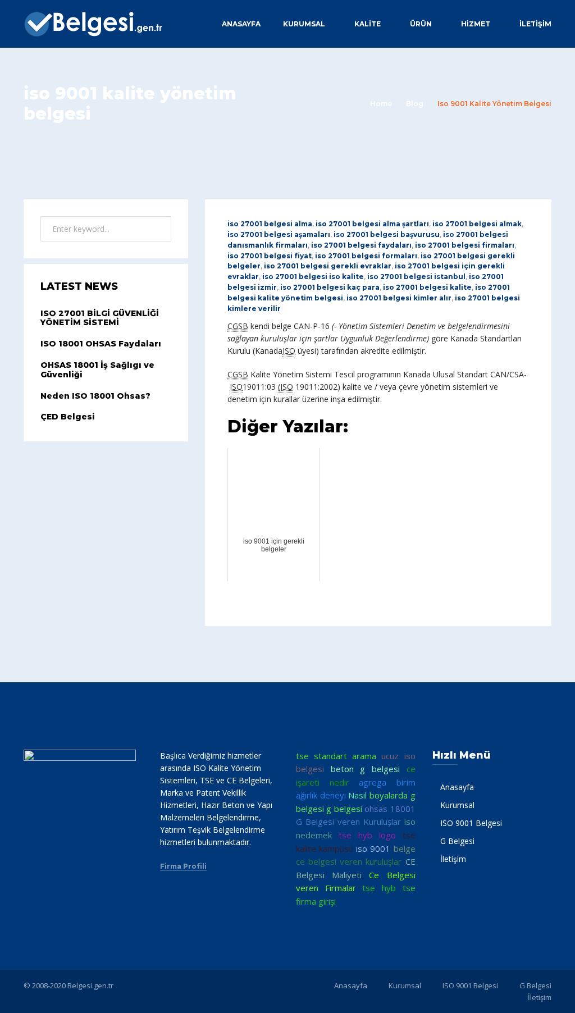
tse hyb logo (367, 835)
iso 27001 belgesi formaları (366, 256)
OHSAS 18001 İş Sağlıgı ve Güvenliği (97, 370)
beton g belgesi (365, 768)
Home (381, 103)
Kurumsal (304, 24)
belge (405, 848)
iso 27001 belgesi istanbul (416, 276)
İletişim (535, 24)
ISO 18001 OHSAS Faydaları (100, 344)
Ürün (421, 24)
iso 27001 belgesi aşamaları (278, 234)
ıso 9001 (373, 848)
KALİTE (367, 24)
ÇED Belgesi (67, 417)
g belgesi (344, 808)
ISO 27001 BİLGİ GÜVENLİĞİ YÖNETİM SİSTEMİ (99, 318)
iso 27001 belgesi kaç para (330, 287)
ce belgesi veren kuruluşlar (348, 861)
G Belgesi (457, 841)
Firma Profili (183, 866)
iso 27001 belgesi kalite (427, 287)
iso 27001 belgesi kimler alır (398, 298)
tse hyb (379, 887)
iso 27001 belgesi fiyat (269, 256)
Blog (414, 103)
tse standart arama (336, 755)
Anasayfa (241, 24)
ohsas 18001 (389, 808)
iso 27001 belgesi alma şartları (372, 224)
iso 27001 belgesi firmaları (464, 245)
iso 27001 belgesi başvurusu (387, 234)
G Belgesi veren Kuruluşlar (348, 821)
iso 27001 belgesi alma (269, 224)
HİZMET (475, 24)
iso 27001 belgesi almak (477, 224)
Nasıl (357, 795)
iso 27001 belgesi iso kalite (313, 276)
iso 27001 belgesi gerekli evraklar (327, 266)
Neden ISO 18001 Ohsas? (95, 396)
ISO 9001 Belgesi (471, 823)
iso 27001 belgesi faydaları (361, 245)
